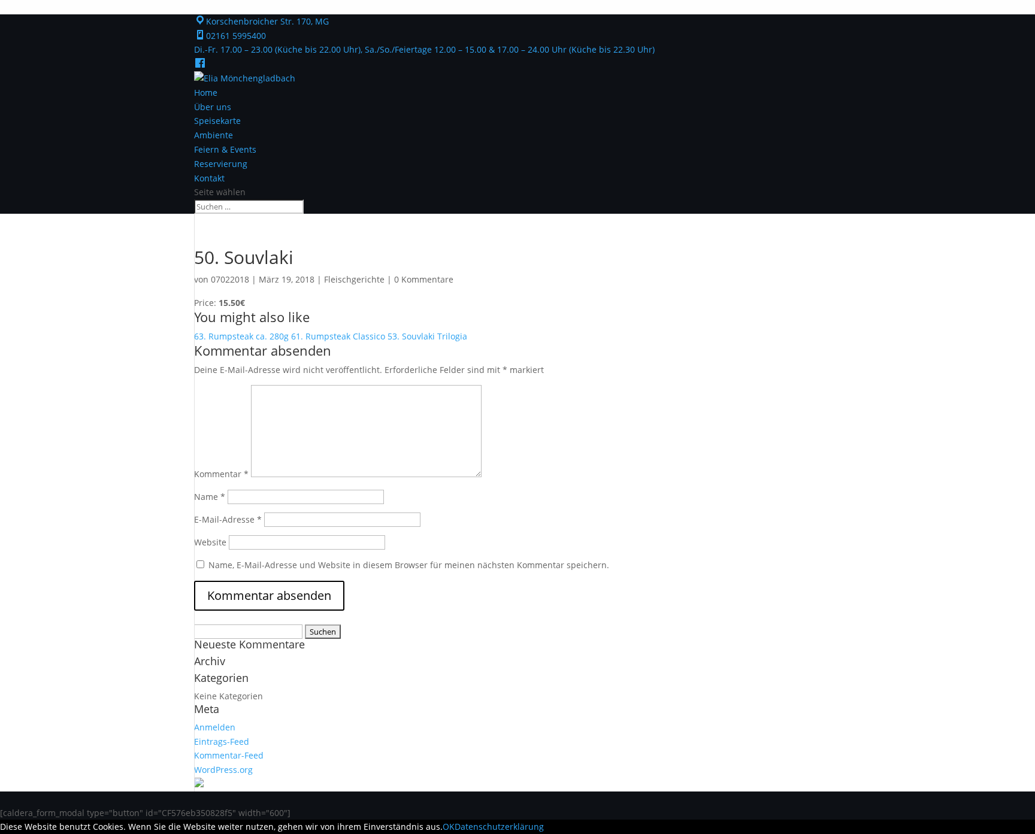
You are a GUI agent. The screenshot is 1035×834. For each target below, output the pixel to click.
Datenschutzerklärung (499, 826)
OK (449, 826)
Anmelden (214, 727)
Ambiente (213, 135)
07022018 (230, 279)
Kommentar (221, 474)
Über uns (212, 107)
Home (205, 92)
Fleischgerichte (354, 279)
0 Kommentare (423, 279)
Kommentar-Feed (229, 755)
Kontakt (209, 178)
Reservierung (220, 163)
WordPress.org (223, 769)
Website (210, 542)
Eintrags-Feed (221, 741)
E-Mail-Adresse (228, 519)
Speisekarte (217, 120)
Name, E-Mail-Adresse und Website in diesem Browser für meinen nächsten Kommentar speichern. (408, 565)
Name (209, 496)
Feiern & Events (225, 149)
